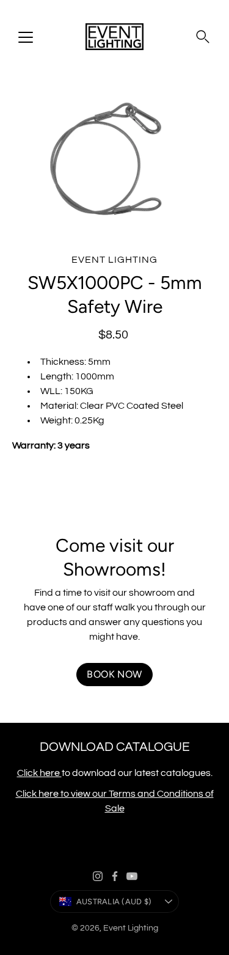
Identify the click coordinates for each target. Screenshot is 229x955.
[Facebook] (114, 876)
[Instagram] (97, 876)
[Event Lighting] (114, 36)
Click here (39, 773)
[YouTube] (131, 876)
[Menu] (25, 37)
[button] (202, 36)
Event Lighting (130, 928)
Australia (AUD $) (113, 901)
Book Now (114, 674)
